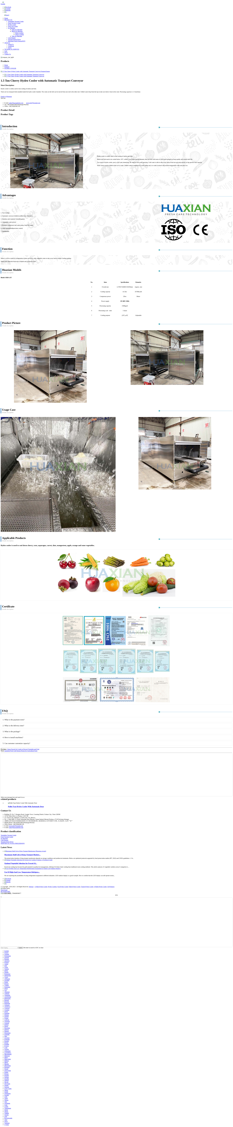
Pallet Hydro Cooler (74, 886)
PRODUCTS (8, 20)
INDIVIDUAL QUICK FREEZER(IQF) (13, 843)
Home (6, 18)
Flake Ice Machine (17, 29)
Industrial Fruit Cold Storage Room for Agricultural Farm (20, 751)
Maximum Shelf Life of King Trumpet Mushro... (22, 855)
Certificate (11, 46)
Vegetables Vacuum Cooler (16, 21)
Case (5, 51)
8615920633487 (5, 891)
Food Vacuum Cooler (14, 23)
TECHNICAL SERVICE (11, 49)
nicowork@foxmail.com (33, 103)
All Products (110, 886)
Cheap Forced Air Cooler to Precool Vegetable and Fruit (23, 749)
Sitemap (31, 886)
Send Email (4, 890)
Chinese (6, 2)
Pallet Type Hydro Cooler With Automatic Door (26, 807)
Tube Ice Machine (17, 36)
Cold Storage (12, 38)
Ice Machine (11, 28)
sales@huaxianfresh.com (16, 103)
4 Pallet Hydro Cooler (100, 886)
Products (6, 66)
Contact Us (7, 54)
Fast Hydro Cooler (62, 886)
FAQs (9, 47)
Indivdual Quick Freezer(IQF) (16, 41)
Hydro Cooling (52, 886)
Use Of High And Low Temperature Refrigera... (22, 872)
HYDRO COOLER (10, 68)
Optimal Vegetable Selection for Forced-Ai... (20, 863)
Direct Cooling (19, 34)
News (6, 52)
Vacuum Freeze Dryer (14, 39)
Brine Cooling (19, 33)
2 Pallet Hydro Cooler (41, 886)
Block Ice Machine (17, 31)
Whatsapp (9, 96)
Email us (3, 96)
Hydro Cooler (12, 24)
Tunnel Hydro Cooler (87, 886)
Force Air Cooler (13, 26)
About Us (7, 43)
